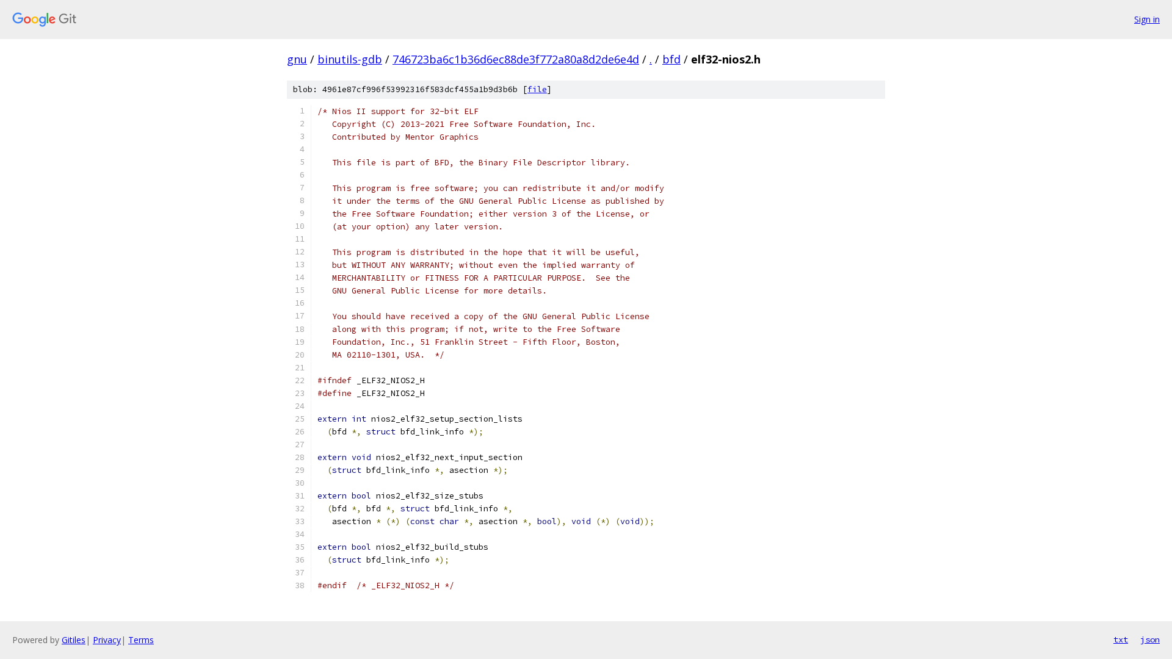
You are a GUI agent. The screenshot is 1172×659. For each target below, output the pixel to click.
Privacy (107, 640)
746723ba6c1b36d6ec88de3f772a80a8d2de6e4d (515, 59)
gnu (297, 59)
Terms (141, 640)
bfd (671, 59)
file (537, 89)
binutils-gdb (349, 59)
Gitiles (73, 640)
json (1150, 639)
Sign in (1147, 19)
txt (1120, 639)
